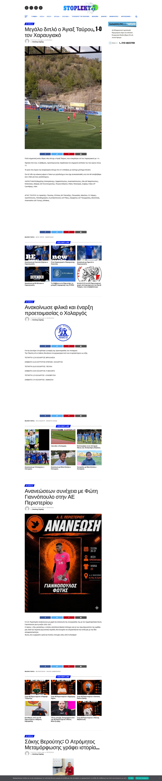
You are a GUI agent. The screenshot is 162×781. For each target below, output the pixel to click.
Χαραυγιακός (50, 237)
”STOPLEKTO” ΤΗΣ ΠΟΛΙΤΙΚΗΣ (80, 16)
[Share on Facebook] (45, 154)
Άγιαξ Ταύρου (40, 237)
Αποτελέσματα (125, 16)
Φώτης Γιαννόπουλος (54, 671)
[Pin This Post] (69, 154)
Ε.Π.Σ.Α (42, 16)
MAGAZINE (95, 16)
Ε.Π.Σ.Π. (49, 16)
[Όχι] (160, 778)
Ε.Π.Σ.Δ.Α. (56, 16)
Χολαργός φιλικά (52, 421)
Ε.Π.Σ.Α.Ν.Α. (65, 16)
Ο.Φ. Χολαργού (40, 421)
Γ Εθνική (34, 16)
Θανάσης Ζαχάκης (38, 42)
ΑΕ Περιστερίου (40, 671)
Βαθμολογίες (114, 16)
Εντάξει (131, 778)
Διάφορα (103, 16)
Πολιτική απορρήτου (142, 778)
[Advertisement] (63, 217)
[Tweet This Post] (57, 154)
